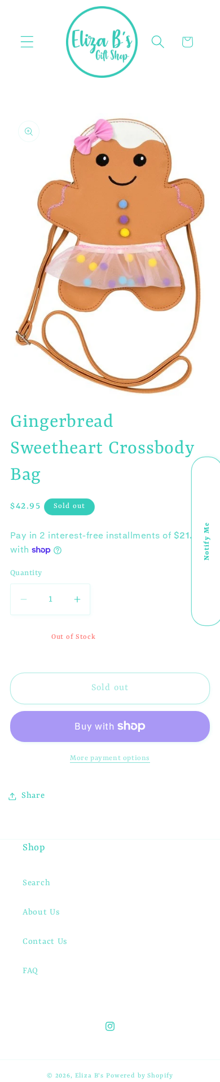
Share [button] (33, 796)
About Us (41, 912)
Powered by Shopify (139, 1076)
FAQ (30, 971)
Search (36, 883)
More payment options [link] (110, 758)
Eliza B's (89, 1076)
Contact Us (45, 942)
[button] (27, 42)
